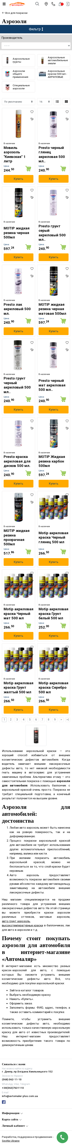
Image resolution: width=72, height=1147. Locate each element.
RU (45, 570)
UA (26, 570)
